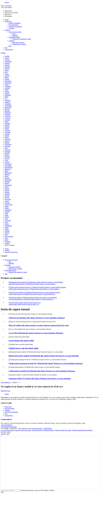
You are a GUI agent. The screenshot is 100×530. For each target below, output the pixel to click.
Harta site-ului (38, 428)
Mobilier (15, 35)
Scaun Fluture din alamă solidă (21, 341)
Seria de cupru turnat (15, 32)
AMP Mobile (48, 428)
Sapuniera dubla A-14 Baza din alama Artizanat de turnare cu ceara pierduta (40, 379)
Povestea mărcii (13, 25)
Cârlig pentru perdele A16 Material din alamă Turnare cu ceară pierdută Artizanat (42, 371)
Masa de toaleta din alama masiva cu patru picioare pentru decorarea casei (39, 325)
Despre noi (8, 21)
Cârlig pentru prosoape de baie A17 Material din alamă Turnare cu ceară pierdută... (34, 289)
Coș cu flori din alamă (7, 430)
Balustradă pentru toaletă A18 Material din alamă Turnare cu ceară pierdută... (32, 284)
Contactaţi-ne (9, 49)
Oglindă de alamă (48, 430)
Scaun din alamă (37, 430)
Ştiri (6, 48)
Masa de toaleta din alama (23, 430)
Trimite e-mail (5, 434)
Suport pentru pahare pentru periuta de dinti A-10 (24, 304)
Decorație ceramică (18, 42)
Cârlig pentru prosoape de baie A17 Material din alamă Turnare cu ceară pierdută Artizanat (46, 363)
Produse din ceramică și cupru (21, 39)
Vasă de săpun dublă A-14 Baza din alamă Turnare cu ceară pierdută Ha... (31, 299)
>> (11, 382)
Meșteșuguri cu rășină (19, 44)
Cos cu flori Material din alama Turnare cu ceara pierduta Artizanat (36, 333)
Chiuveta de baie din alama (62, 430)
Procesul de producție (15, 26)
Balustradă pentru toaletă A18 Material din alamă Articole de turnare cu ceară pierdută (44, 356)
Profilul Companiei (14, 23)
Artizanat (11, 41)
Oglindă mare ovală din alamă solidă (23, 348)
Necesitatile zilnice (14, 37)
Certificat (11, 28)
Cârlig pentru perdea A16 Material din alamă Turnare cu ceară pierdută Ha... (32, 294)
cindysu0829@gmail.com (9, 427)
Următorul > (7, 382)
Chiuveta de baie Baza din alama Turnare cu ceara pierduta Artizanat (37, 318)
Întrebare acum (5, 391)
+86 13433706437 (6, 425)
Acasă (6, 19)
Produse (7, 30)
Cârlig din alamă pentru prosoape (82, 430)
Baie (13, 33)
